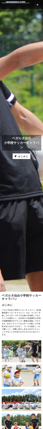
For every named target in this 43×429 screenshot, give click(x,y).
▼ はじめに (21, 156)
